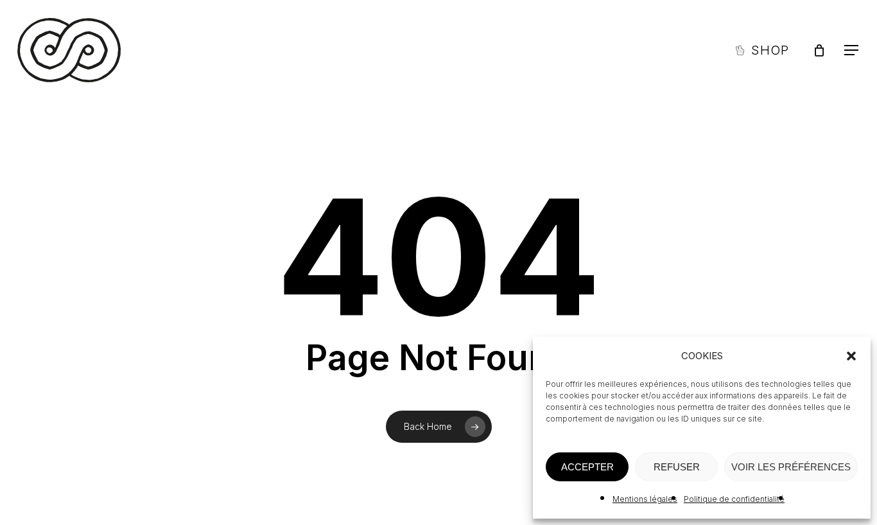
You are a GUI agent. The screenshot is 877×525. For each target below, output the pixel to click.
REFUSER (677, 466)
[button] (851, 356)
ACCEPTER (587, 466)
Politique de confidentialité (734, 499)
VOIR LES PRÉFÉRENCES (791, 466)
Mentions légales (644, 499)
